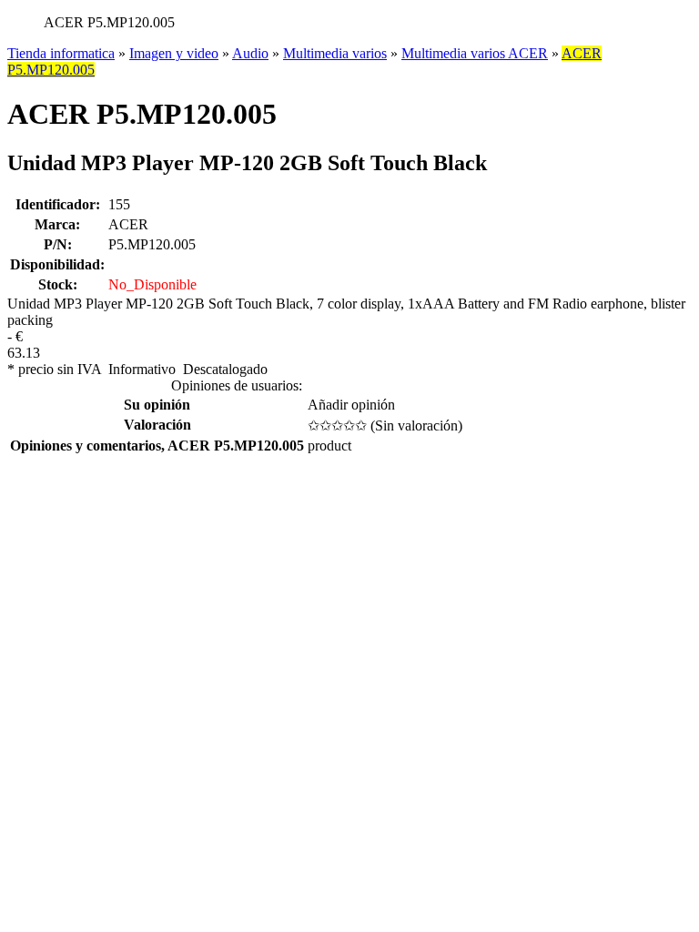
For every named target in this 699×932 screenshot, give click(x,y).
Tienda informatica (61, 53)
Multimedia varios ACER (474, 53)
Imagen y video (173, 53)
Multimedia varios (335, 53)
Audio (250, 53)
